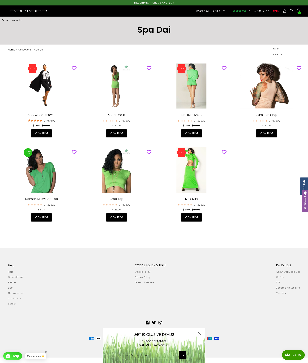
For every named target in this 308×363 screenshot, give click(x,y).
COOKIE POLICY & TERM (150, 265)
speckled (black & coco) (40, 142)
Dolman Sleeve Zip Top (41, 199)
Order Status (15, 277)
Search (12, 303)
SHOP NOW (219, 11)
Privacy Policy (142, 277)
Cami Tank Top (266, 115)
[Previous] (6, 86)
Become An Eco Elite (288, 287)
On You (280, 277)
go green (33, 142)
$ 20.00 (191, 125)
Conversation (16, 293)
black (43, 142)
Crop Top (116, 199)
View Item (41, 133)
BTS (278, 282)
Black (50, 142)
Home (11, 49)
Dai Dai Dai (283, 265)
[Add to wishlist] (74, 68)
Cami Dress (116, 115)
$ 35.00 (191, 209)
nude (37, 142)
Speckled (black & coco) (46, 142)
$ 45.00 (116, 125)
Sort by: (275, 49)
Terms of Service (144, 282)
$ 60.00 (41, 125)
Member (281, 293)
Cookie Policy (142, 271)
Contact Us (14, 298)
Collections (24, 49)
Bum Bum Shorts (191, 115)
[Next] (76, 86)
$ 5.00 (41, 209)
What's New (202, 11)
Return (12, 282)
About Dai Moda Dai (288, 271)
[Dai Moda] (28, 11)
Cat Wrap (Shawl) (41, 115)
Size (10, 287)
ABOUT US (259, 11)
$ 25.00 (266, 125)
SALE (276, 11)
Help (11, 265)
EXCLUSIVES (239, 11)
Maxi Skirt (191, 199)
